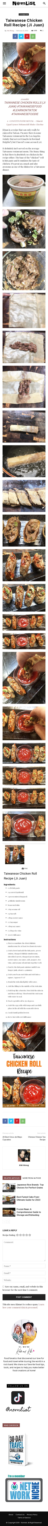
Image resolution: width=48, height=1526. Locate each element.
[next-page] (8, 1221)
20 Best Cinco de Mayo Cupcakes (12, 1138)
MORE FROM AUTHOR (32, 1178)
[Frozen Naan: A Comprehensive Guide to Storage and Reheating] (9, 1212)
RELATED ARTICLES (12, 1178)
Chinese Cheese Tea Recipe (36, 1138)
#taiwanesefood (29, 106)
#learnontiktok (25, 110)
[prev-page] (4, 1221)
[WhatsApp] (32, 36)
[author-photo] (24, 1161)
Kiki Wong (10, 31)
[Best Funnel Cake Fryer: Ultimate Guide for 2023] (9, 1200)
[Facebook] (15, 36)
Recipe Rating (9, 1235)
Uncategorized (23, 14)
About (11, 1515)
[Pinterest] (27, 36)
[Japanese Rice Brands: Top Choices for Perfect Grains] (9, 1187)
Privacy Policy (32, 1515)
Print (26, 868)
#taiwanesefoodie (24, 114)
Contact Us (20, 1515)
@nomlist (25, 99)
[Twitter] (21, 36)
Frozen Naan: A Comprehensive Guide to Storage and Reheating (29, 1212)
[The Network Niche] (24, 1501)
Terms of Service (24, 1518)
